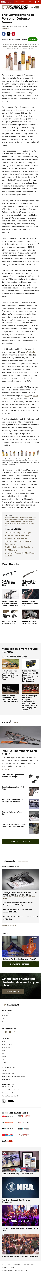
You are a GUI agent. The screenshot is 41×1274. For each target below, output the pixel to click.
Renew (22, 2)
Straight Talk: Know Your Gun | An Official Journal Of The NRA (20, 893)
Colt (27, 395)
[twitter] (8, 32)
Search (4, 1025)
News (3, 769)
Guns (3, 1053)
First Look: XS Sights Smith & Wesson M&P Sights (14, 775)
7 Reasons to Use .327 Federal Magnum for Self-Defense (18, 537)
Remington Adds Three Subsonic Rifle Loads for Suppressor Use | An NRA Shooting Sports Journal (30, 676)
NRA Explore (6, 1079)
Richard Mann (29, 519)
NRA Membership (8, 1087)
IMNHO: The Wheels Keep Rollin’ (19, 752)
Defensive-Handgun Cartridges (16, 517)
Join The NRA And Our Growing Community (16, 1201)
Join (16, 2)
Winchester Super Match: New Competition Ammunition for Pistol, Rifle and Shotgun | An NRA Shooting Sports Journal (29, 702)
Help (3, 1022)
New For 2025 (6, 1044)
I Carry (5, 933)
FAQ (3, 1019)
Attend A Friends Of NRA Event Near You (20, 1256)
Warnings (4, 1268)
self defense (22, 521)
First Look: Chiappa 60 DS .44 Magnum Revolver (12, 800)
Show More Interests (24, 964)
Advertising (5, 1013)
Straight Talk (8, 897)
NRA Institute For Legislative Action (13, 1076)
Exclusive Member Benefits (11, 1090)
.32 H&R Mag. (19, 519)
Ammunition (6, 28)
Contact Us (5, 1016)
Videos (4, 1062)
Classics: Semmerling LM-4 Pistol (13, 788)
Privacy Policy (6, 1265)
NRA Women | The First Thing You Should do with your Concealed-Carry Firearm (10, 675)
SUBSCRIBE (12, 991)
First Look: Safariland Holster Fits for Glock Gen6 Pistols (14, 825)
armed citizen (18, 897)
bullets (7, 523)
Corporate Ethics (29, 1265)
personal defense (11, 521)
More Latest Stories (25, 841)
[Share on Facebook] (3, 32)
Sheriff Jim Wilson (10, 866)
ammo (30, 521)
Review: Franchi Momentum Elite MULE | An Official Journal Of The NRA (10, 698)
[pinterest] (13, 32)
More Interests (22, 862)
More (15, 722)
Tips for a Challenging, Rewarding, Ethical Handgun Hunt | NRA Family (18, 903)
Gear (3, 1050)
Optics (4, 1056)
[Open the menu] (37, 7)
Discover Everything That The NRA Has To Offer (20, 1229)
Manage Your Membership (10, 1096)
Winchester (31, 352)
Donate (28, 2)
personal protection (18, 523)
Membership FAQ (7, 1093)
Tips (7, 769)
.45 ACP (30, 517)
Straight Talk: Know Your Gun (12, 813)
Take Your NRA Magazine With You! (17, 1173)
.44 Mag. (11, 519)
